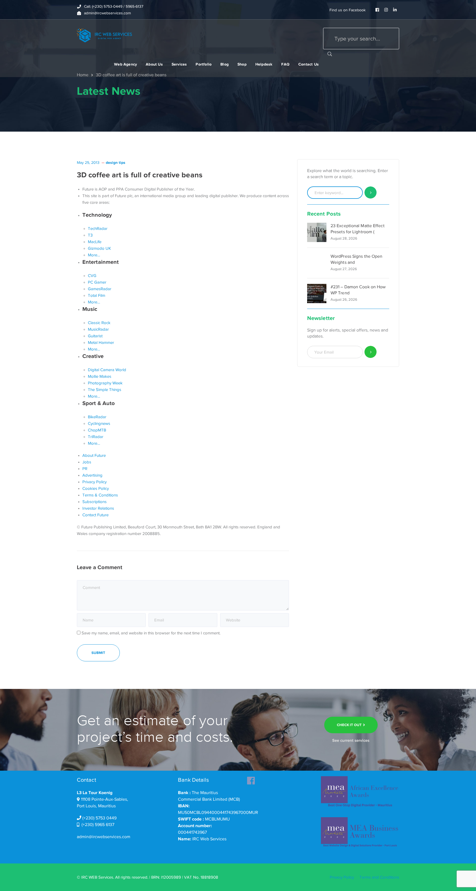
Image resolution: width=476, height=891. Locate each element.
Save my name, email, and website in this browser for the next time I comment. (151, 633)
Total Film (96, 295)
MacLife (94, 242)
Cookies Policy (95, 488)
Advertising (92, 475)
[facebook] (251, 779)
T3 (90, 235)
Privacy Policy (94, 482)
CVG (92, 275)
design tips (115, 162)
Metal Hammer (101, 342)
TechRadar (97, 228)
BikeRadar (97, 417)
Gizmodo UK (99, 248)
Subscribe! (370, 352)
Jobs (86, 462)
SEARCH (329, 53)
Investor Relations (98, 508)
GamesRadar (99, 289)
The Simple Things (104, 389)
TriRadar (95, 436)
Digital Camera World (107, 370)
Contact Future (95, 515)
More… (94, 255)
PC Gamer (97, 282)
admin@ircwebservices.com (103, 836)
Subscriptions (94, 501)
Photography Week (105, 383)
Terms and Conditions (379, 877)
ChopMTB (97, 430)
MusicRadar (98, 329)
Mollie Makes (99, 376)
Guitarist (95, 336)
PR (84, 468)
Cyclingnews (99, 423)
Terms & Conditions (100, 495)
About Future (94, 455)
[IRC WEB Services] (104, 35)
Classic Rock (99, 322)
